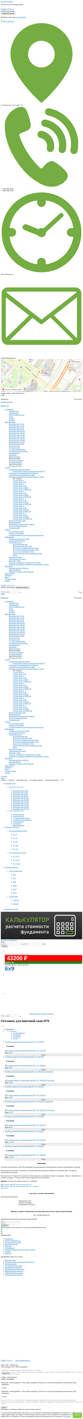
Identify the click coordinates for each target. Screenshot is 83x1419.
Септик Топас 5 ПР (19, 486)
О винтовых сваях (15, 542)
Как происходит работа (17, 541)
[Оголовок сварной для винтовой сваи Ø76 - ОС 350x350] (43, 1140)
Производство (14, 411)
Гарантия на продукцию (17, 559)
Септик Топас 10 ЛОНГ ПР (22, 519)
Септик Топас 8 (18, 499)
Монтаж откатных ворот (17, 521)
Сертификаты (13, 413)
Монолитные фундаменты (14, 1271)
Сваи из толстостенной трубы (23, 552)
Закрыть (4, 1407)
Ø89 (14, 882)
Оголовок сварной (15, 462)
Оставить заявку (10, 579)
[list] (1, 1026)
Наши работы (9, 573)
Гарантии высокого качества (19, 568)
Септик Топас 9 (18, 506)
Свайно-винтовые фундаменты (20, 469)
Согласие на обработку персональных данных (25, 563)
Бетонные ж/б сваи (15, 466)
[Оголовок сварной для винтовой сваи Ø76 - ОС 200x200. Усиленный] (43, 1080)
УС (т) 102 (16, 864)
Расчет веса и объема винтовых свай (25, 548)
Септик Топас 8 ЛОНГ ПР (22, 504)
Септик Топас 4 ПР (19, 482)
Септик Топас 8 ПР (19, 500)
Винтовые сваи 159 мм (17, 438)
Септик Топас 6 (18, 491)
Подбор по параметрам (9, 940)
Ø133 (15, 889)
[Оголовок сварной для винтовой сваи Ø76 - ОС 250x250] (43, 1095)
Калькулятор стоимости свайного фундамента (29, 471)
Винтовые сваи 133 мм (17, 437)
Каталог (7, 581)
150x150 (16, 900)
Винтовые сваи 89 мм (16, 429)
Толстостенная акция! (16, 531)
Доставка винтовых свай (13, 1266)
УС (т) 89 (16, 860)
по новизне (17, 1036)
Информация (9, 537)
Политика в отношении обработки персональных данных (29, 564)
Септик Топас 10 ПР (20, 515)
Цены (15, 555)
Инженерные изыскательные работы (21, 524)
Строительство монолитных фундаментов (23, 473)
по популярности (19, 1033)
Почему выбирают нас (16, 415)
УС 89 (15, 842)
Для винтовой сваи (15, 871)
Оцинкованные (14, 453)
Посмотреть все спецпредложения (41, 1014)
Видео (11, 417)
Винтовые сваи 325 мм (17, 442)
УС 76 (15, 838)
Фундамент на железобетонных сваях (22, 475)
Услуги (7, 468)
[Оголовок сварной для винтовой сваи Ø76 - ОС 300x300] (43, 1125)
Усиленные (13, 455)
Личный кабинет (15, 570)
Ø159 (15, 893)
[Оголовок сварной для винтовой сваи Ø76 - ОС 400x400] (43, 1155)
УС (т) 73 (16, 856)
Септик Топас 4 (18, 480)
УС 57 (15, 834)
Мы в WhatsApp (8, 21)
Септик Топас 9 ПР (19, 508)
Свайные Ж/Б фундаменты (14, 1273)
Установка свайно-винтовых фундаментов (19, 1262)
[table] (3, 1026)
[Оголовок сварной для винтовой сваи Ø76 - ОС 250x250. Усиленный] (43, 1110)
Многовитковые (14, 457)
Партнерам (8, 566)
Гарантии (8, 1246)
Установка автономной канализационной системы (26, 477)
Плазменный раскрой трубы (14, 1269)
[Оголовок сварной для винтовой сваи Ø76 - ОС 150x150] (43, 1051)
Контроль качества (15, 557)
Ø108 (15, 886)
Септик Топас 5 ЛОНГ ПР (22, 490)
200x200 (16, 904)
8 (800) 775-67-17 (7, 9)
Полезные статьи (15, 561)
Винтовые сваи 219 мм (17, 440)
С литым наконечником (17, 449)
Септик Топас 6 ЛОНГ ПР (22, 497)
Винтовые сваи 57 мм (16, 424)
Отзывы (11, 418)
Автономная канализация (14, 1275)
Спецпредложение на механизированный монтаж (26, 535)
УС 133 (15, 849)
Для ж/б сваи (13, 896)
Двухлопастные (14, 448)
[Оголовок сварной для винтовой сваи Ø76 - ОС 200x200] (43, 1065)
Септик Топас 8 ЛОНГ (21, 502)
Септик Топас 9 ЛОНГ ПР (22, 511)
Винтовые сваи (10, 422)
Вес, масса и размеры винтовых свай (25, 550)
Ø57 (14, 875)
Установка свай (14, 528)
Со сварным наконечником (18, 451)
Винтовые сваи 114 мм (17, 435)
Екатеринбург (21, 17)
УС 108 (15, 845)
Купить (43, 1055)
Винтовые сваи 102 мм (17, 431)
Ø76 (14, 878)
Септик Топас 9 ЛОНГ (21, 510)
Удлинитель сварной (16, 460)
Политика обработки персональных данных (20, 1250)
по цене (15, 1038)
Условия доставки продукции (19, 539)
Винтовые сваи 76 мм (16, 427)
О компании (9, 409)
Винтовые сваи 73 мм (16, 426)
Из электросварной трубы (18, 831)
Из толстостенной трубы (17, 853)
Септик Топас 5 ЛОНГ (21, 488)
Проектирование (15, 522)
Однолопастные (14, 446)
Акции (7, 530)
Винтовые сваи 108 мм (17, 433)
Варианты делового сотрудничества (21, 572)
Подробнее (67, 1416)
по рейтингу (17, 1035)
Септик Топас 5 (18, 484)
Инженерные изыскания (13, 1267)
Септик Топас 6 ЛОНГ (21, 495)
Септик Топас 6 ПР (19, 493)
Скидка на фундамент (16, 533)
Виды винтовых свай (20, 544)
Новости (12, 420)
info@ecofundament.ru (22, 1360)
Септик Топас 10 (19, 513)
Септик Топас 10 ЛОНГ (21, 517)
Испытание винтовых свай (22, 546)
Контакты (8, 575)
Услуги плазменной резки (18, 526)
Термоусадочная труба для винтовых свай (27, 553)
